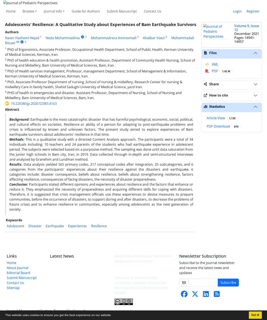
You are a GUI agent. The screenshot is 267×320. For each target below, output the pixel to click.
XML (214, 64)
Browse (28, 11)
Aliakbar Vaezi (154, 38)
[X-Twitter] (195, 295)
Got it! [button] (255, 315)
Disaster (35, 226)
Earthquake (55, 226)
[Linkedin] (206, 295)
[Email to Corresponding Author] (17, 42)
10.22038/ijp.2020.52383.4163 (34, 103)
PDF (220, 71)
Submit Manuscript (122, 11)
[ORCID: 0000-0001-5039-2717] (22, 42)
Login (237, 11)
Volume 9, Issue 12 (246, 28)
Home (11, 11)
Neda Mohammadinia (63, 38)
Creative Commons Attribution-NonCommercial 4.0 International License (141, 287)
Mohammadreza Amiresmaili (113, 38)
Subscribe (228, 282)
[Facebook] (184, 295)
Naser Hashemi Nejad (22, 38)
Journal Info (53, 11)
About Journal (17, 267)
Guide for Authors (86, 11)
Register (253, 11)
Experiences (77, 226)
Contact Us (152, 11)
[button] (113, 315)
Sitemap (13, 287)
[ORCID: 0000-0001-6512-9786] (82, 37)
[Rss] (217, 295)
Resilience (99, 226)
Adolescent (15, 226)
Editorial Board (18, 272)
